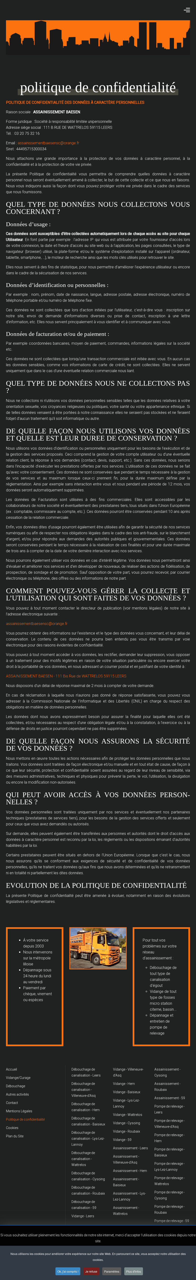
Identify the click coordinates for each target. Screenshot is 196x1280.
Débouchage (15, 1086)
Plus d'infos (133, 1271)
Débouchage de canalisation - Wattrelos (83, 1159)
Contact (12, 1103)
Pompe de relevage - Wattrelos (169, 1181)
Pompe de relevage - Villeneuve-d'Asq (169, 1124)
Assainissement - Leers (130, 1148)
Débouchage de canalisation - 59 (83, 1205)
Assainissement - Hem (130, 1171)
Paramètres (111, 1271)
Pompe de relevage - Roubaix (169, 1209)
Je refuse (91, 1271)
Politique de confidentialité (25, 1119)
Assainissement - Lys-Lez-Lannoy (129, 1196)
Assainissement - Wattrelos (126, 1211)
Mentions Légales (19, 1111)
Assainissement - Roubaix (167, 1087)
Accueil (11, 1069)
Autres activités (17, 1094)
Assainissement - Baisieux (126, 1182)
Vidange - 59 (122, 1140)
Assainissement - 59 (169, 1098)
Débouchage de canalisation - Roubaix (88, 1190)
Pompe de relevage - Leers (169, 1109)
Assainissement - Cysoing (167, 1072)
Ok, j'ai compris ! (67, 1271)
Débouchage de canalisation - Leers (86, 1072)
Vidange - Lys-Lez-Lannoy (126, 1103)
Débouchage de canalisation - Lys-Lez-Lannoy (87, 1138)
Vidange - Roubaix (126, 1131)
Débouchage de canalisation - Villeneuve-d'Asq (83, 1090)
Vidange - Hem (124, 1084)
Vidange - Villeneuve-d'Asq (128, 1072)
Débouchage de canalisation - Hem (85, 1107)
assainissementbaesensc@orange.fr (48, 143)
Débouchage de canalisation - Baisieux (88, 1121)
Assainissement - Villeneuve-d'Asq (126, 1159)
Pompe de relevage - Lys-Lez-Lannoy (169, 1166)
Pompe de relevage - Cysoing (169, 1195)
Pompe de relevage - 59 (171, 1221)
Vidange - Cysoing (126, 1123)
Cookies (12, 1128)
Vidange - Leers (82, 1216)
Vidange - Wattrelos (127, 1115)
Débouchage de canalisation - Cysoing (88, 1176)
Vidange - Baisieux (126, 1092)
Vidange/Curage (18, 1078)
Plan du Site (14, 1136)
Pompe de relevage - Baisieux (169, 1152)
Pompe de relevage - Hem (169, 1138)
